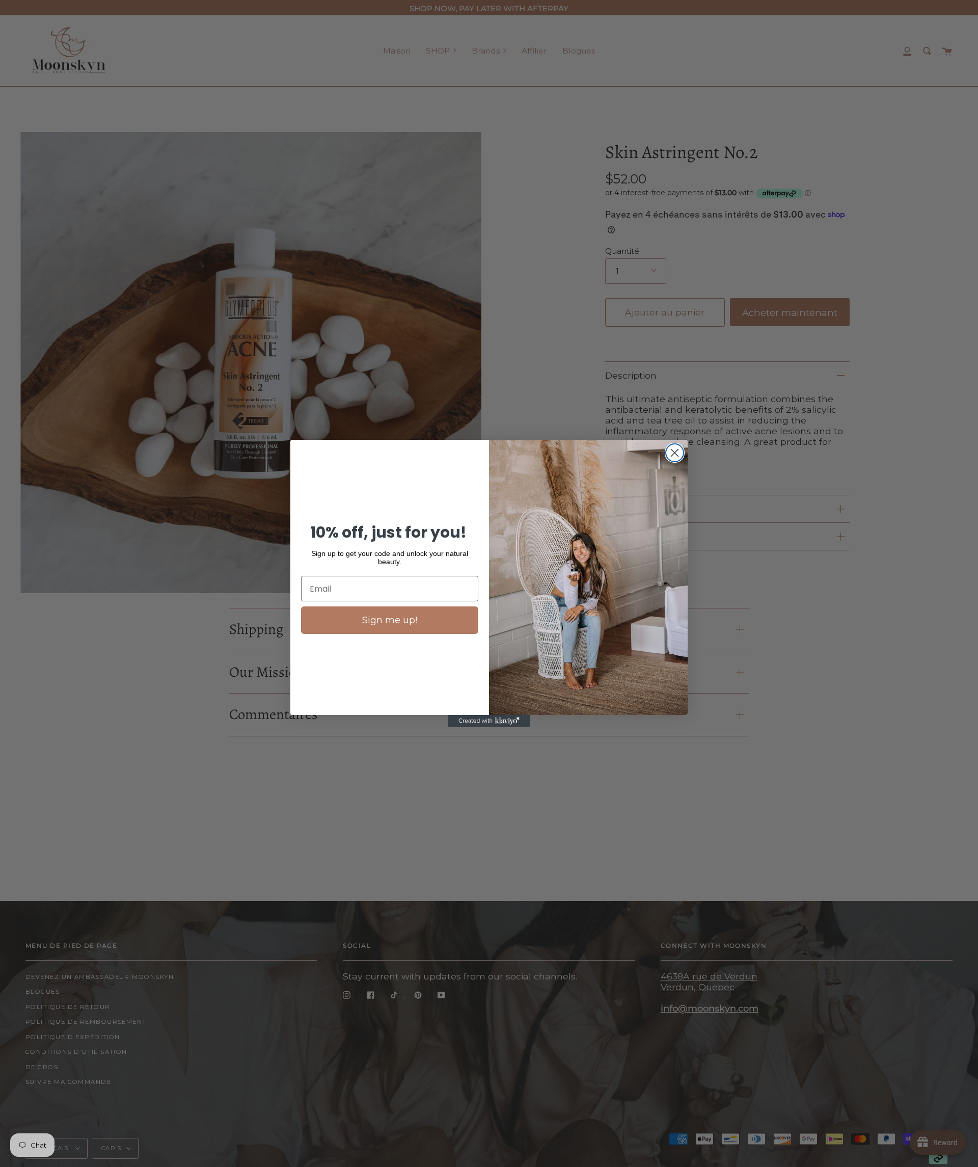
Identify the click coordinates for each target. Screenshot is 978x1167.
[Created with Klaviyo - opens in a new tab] (489, 721)
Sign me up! (389, 620)
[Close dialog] (675, 453)
